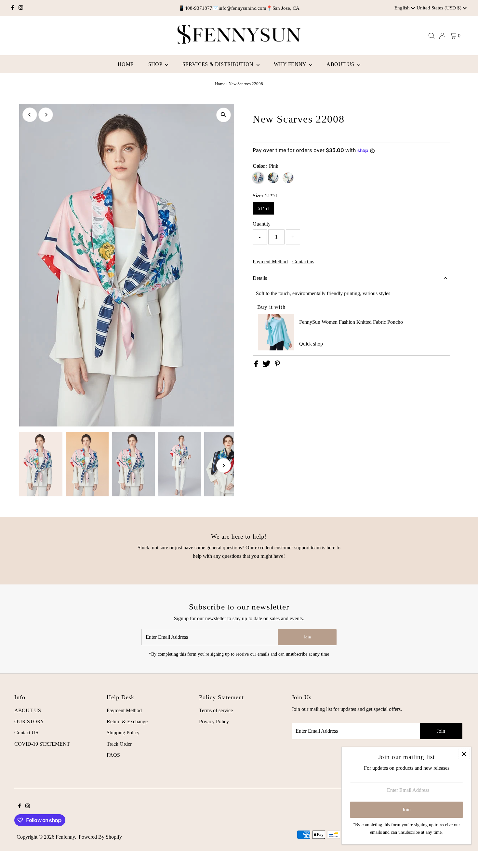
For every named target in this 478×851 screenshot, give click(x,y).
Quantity (262, 224)
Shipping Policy (123, 732)
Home (220, 83)
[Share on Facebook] (256, 365)
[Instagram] (21, 8)
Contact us (303, 261)
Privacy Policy (214, 721)
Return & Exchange (127, 721)
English (402, 7)
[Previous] (29, 114)
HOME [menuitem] (126, 64)
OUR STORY (29, 721)
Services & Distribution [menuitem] (218, 64)
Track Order (119, 744)
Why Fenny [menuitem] (291, 64)
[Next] (45, 114)
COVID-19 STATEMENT (42, 744)
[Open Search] (431, 36)
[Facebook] (13, 8)
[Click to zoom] (223, 115)
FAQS (113, 755)
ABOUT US (27, 710)
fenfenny (65, 837)
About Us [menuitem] (341, 64)
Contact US (26, 732)
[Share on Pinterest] (277, 365)
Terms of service (216, 710)
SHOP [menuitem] (156, 64)
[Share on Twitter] (267, 365)
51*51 (263, 208)
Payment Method (270, 261)
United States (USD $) (440, 7)
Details (260, 278)
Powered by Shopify (100, 837)
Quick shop (311, 344)
